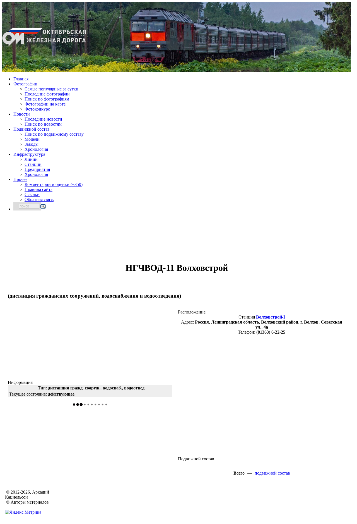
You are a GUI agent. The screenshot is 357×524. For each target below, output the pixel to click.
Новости (21, 114)
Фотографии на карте (45, 104)
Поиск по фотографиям (47, 99)
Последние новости (43, 119)
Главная (20, 78)
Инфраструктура (29, 154)
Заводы (31, 144)
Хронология (36, 149)
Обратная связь (39, 199)
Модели (32, 139)
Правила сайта (38, 189)
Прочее (20, 179)
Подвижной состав (31, 129)
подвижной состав (272, 473)
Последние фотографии (47, 94)
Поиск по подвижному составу (54, 134)
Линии (31, 159)
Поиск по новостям (43, 124)
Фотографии (25, 84)
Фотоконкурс (37, 109)
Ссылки (32, 194)
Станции (33, 164)
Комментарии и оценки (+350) (54, 184)
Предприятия (37, 169)
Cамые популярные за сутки (51, 89)
